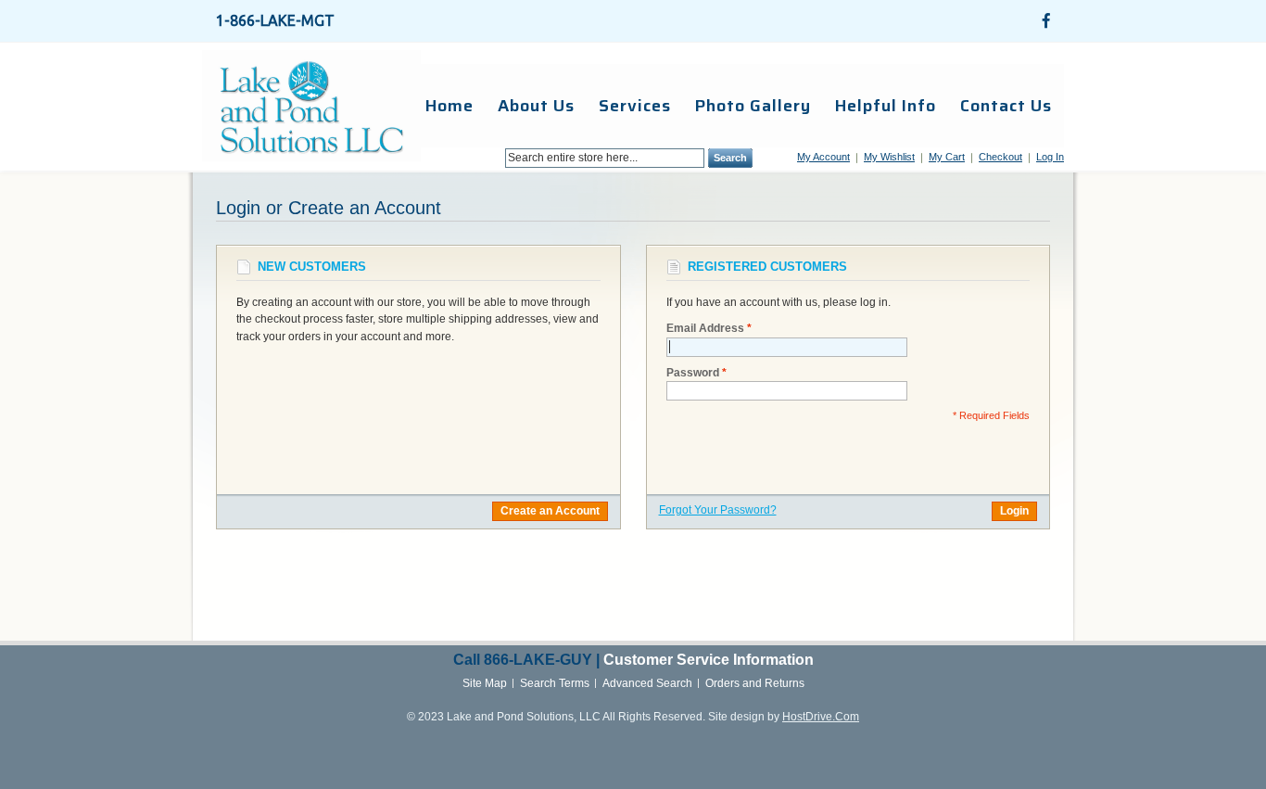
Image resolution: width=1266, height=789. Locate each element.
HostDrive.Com (820, 716)
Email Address (705, 328)
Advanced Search (647, 683)
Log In (1050, 156)
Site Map (484, 683)
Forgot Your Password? (718, 509)
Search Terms (554, 683)
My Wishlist (889, 156)
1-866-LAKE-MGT (275, 20)
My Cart (947, 156)
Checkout (1000, 156)
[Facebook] (1046, 20)
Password (692, 372)
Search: (494, 158)
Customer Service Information (708, 660)
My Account (823, 156)
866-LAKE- (522, 660)
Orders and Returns (754, 683)
